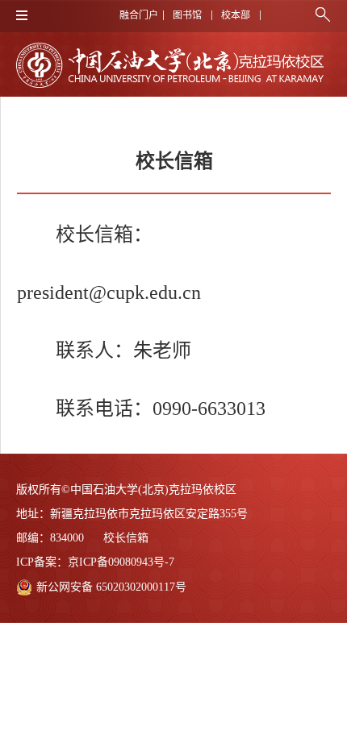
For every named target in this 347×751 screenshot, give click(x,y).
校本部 (235, 15)
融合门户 (138, 15)
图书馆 (187, 15)
